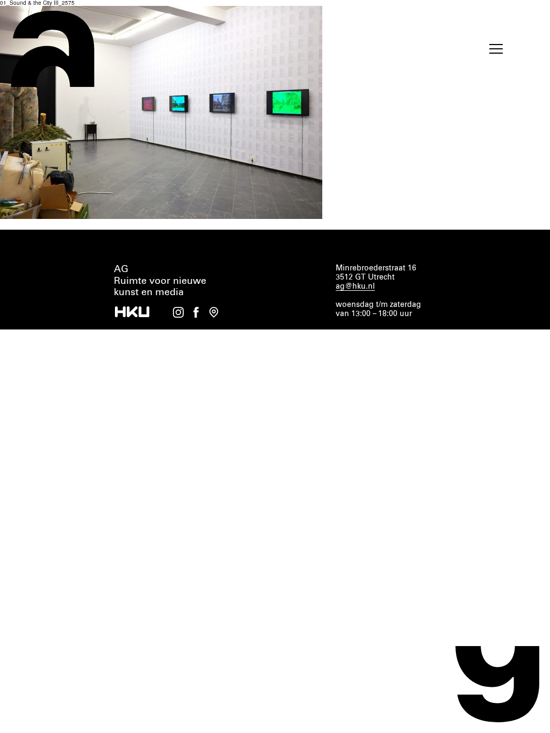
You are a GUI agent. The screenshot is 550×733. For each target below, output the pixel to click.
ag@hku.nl (355, 286)
